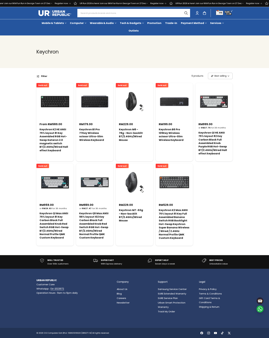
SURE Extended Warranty (172, 293)
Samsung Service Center (172, 289)
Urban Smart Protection (171, 302)
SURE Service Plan (168, 298)
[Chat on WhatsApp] (260, 309)
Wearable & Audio (102, 23)
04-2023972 (57, 288)
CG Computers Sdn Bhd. (56, 333)
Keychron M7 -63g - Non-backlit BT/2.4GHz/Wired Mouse (131, 215)
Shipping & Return (209, 306)
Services (215, 23)
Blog (119, 293)
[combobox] (134, 13)
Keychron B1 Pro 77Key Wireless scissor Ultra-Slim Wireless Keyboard (91, 135)
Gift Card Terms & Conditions (209, 300)
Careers (121, 298)
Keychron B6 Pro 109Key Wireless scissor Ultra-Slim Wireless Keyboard (171, 135)
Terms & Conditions (210, 293)
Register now (52, 3)
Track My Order (166, 311)
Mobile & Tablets (53, 23)
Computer (77, 23)
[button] (204, 13)
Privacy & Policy (208, 289)
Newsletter (123, 302)
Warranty (163, 307)
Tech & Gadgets (130, 23)
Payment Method (192, 23)
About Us (122, 289)
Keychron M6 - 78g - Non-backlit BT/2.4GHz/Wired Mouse (131, 135)
